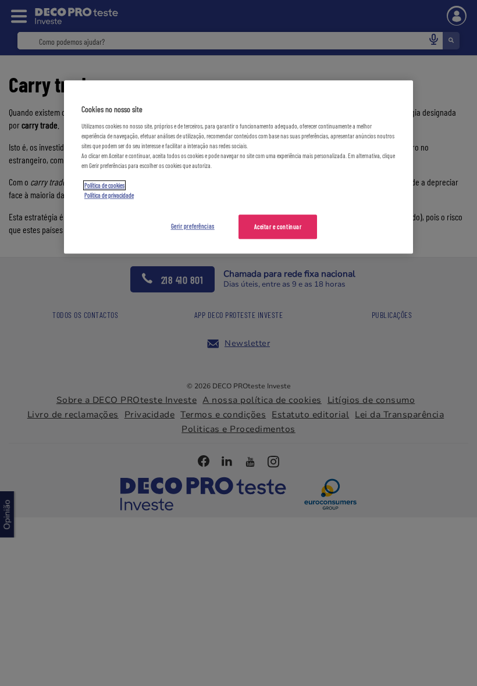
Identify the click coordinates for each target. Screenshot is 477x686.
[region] (238, 166)
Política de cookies (104, 185)
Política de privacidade (109, 195)
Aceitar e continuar (278, 226)
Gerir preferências (193, 226)
